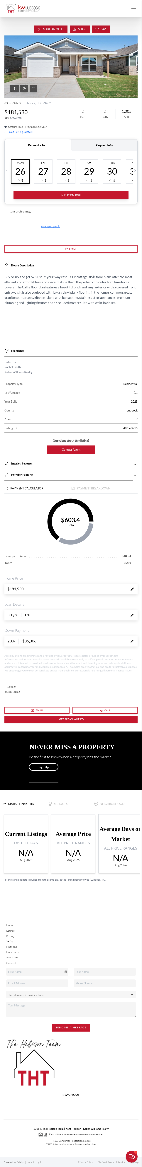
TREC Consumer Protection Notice (71, 1140)
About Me (12, 957)
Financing (11, 946)
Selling (9, 941)
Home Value (13, 952)
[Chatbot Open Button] (132, 1157)
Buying (10, 936)
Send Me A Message (71, 1027)
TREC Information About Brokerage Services (71, 1144)
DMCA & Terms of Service (111, 1162)
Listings (10, 930)
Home (9, 925)
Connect (11, 963)
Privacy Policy (85, 1162)
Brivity (20, 1162)
